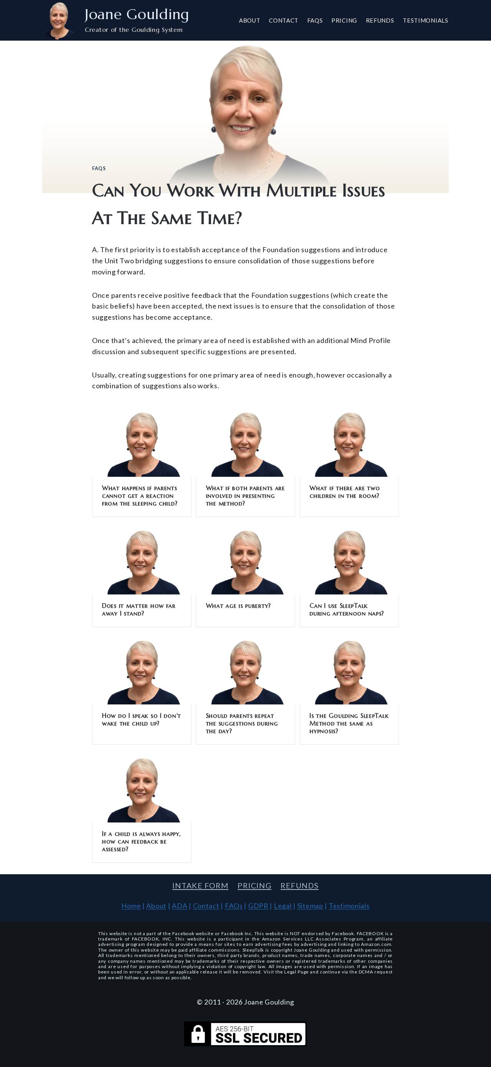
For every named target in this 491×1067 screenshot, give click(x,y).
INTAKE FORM (200, 885)
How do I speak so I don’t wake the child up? (141, 719)
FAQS (315, 20)
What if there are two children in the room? (345, 491)
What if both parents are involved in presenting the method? (245, 495)
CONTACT (283, 20)
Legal (283, 905)
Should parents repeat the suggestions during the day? (242, 723)
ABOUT (249, 20)
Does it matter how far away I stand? (139, 609)
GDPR (258, 905)
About (156, 905)
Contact (206, 905)
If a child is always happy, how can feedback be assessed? (141, 841)
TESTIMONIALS (425, 20)
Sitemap (310, 905)
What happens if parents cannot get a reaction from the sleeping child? (139, 495)
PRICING (344, 20)
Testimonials (349, 905)
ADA (179, 905)
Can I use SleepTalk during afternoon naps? (347, 609)
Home (131, 905)
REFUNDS (380, 20)
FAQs (99, 168)
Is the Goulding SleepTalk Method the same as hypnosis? (349, 723)
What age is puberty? (238, 605)
